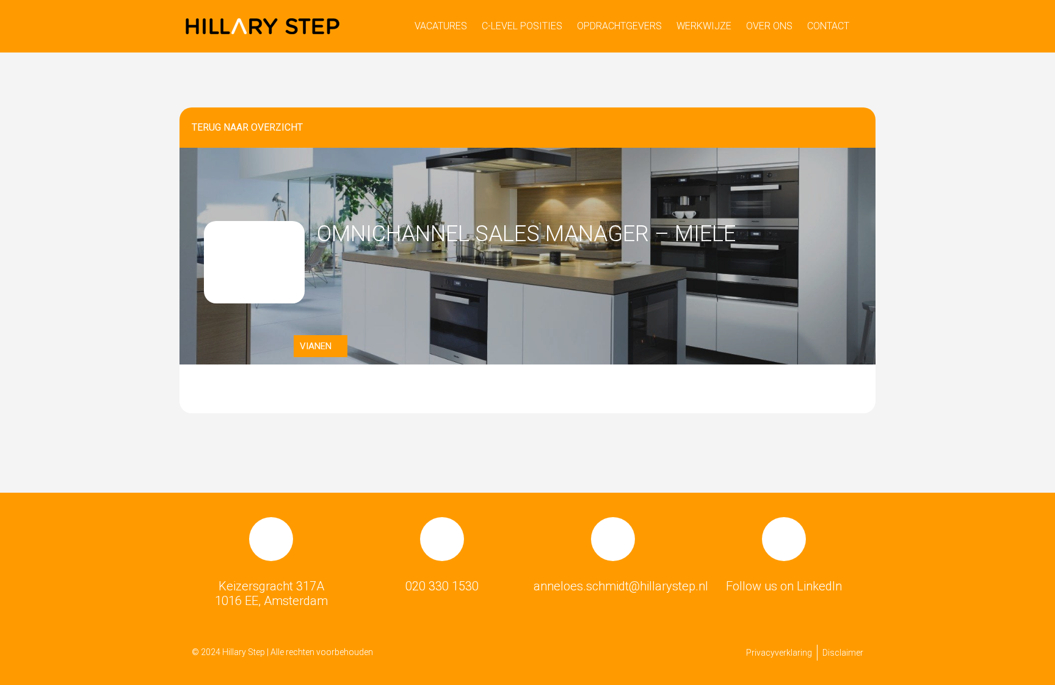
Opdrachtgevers (619, 26)
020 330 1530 (442, 586)
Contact (828, 26)
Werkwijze (703, 26)
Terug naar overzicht (247, 127)
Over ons (769, 26)
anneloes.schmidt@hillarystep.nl (621, 586)
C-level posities (522, 26)
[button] (752, 127)
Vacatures (441, 26)
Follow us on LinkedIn (784, 586)
